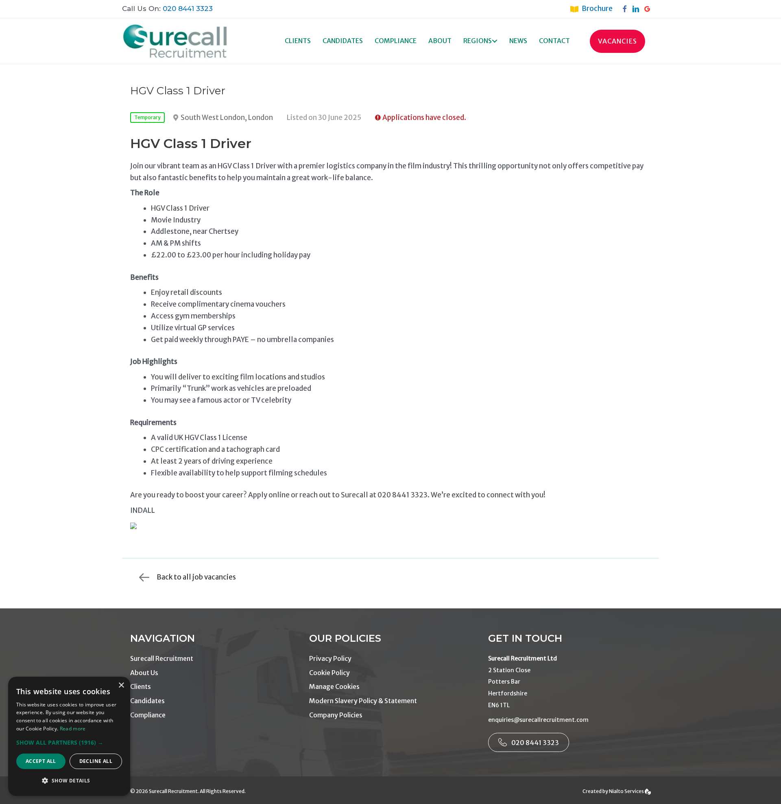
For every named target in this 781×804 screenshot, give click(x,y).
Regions (477, 41)
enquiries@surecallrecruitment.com (538, 719)
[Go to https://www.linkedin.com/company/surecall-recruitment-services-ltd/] (638, 8)
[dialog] (69, 736)
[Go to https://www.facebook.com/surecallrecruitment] (626, 8)
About (440, 41)
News (518, 41)
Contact (554, 41)
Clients (298, 41)
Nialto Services (627, 791)
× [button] (121, 685)
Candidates (343, 41)
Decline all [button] (95, 761)
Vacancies (617, 41)
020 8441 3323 (188, 8)
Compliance (396, 41)
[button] (494, 41)
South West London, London (227, 117)
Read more (73, 728)
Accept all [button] (41, 761)
